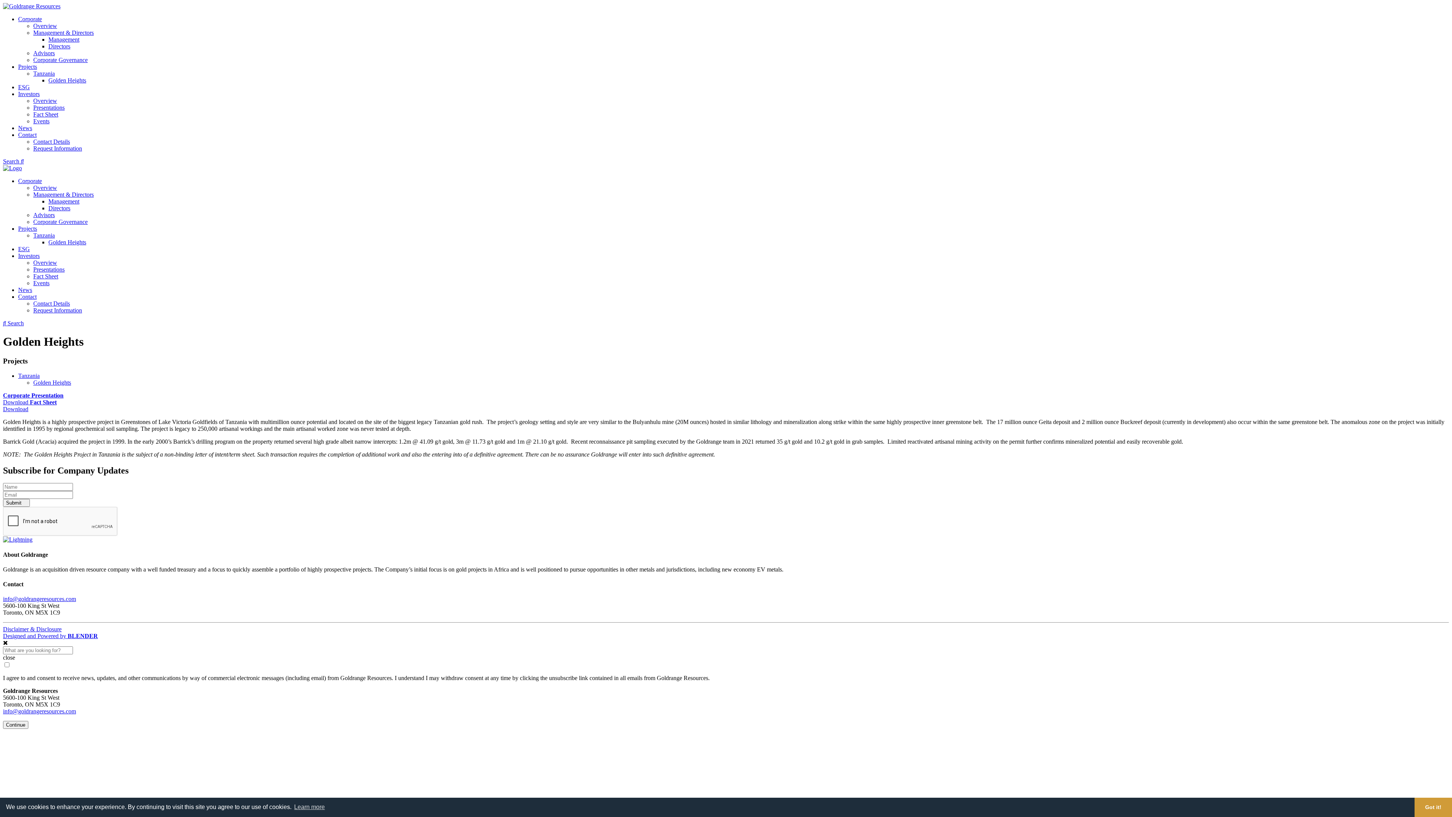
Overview (45, 26)
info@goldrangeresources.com (39, 599)
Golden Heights (67, 80)
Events (41, 121)
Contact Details (51, 141)
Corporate (30, 19)
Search (12, 161)
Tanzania (44, 73)
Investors (29, 94)
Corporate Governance (60, 60)
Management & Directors (63, 33)
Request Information (57, 148)
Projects (27, 67)
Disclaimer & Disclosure (32, 629)
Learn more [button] (309, 807)
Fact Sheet (45, 114)
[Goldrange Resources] (31, 6)
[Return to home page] (12, 168)
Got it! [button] (1433, 807)
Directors (59, 46)
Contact (27, 135)
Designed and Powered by (50, 636)
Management (63, 39)
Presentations (49, 107)
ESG (24, 87)
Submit (14, 503)
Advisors (44, 53)
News (25, 128)
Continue (15, 725)
